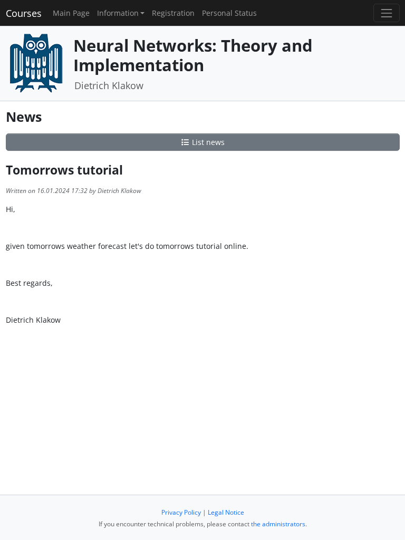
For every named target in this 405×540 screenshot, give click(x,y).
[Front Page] (36, 62)
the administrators (278, 523)
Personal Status (229, 13)
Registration (173, 13)
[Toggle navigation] (386, 13)
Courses (24, 13)
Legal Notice (226, 512)
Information (118, 13)
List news (207, 142)
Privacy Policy (181, 512)
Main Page (71, 13)
